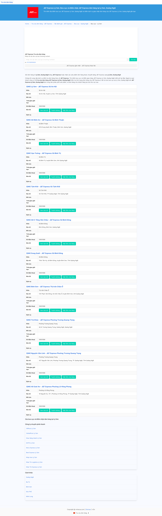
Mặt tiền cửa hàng (69, 110)
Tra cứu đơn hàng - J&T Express (41, 24)
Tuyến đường (55, 110)
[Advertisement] (81, 40)
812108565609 (31, 62)
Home (27, 24)
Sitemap (88, 509)
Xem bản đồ (44, 110)
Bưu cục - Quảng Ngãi (81, 24)
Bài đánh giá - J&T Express (63, 24)
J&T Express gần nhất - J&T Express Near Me (81, 66)
